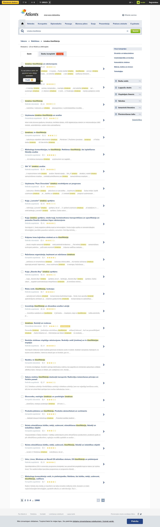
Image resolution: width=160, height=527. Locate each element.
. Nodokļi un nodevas (38, 323)
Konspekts (28, 135)
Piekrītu (134, 521)
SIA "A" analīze (35, 166)
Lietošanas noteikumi (56, 514)
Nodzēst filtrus (137, 120)
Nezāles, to (35, 360)
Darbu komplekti (48, 54)
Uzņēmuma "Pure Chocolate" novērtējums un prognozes (53, 184)
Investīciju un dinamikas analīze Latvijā (47, 306)
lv (130, 2)
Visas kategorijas (120, 49)
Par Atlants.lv (22, 514)
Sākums (24, 41)
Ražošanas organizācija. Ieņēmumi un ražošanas (50, 254)
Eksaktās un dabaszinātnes (124, 53)
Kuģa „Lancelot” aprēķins (40, 201)
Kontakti (43, 514)
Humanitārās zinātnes (122, 62)
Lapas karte (71, 514)
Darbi (29, 54)
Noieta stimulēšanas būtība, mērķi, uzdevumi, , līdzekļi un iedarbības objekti (62, 445)
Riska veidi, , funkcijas (39, 289)
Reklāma (33, 514)
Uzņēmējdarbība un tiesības (124, 58)
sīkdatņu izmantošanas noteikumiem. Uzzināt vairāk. (93, 521)
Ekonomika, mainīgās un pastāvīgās (49, 397)
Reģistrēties (153, 2)
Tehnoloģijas (118, 71)
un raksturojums (41, 64)
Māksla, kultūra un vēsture (123, 67)
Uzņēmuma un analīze (43, 115)
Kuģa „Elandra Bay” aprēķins (41, 272)
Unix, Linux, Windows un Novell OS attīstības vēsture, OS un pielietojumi (61, 459)
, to (35, 132)
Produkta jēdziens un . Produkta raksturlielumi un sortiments (56, 411)
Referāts (28, 104)
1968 (37, 500)
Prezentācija (29, 118)
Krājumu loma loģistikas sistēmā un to (46, 237)
